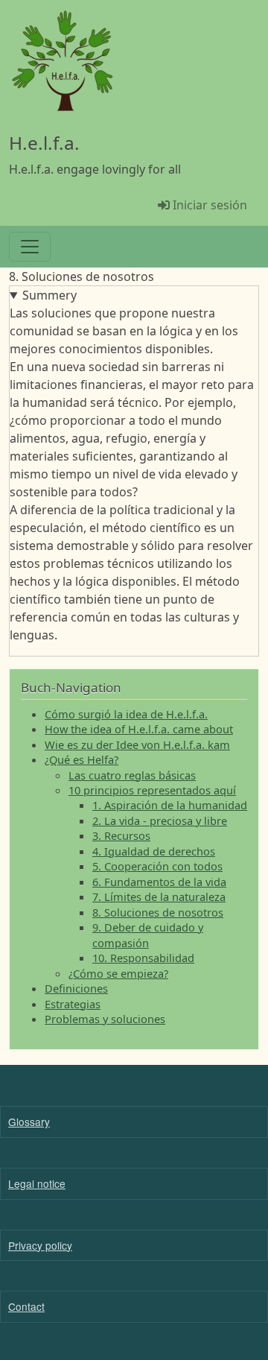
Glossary (29, 1121)
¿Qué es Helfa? (81, 759)
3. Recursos (121, 835)
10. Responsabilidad (143, 957)
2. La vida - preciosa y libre (159, 820)
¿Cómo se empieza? (118, 973)
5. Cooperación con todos (157, 865)
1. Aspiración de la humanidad (169, 804)
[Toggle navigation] (30, 247)
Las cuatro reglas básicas (132, 775)
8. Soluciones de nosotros (157, 912)
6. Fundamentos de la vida (159, 881)
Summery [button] (49, 295)
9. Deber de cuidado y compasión (147, 934)
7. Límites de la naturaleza (159, 896)
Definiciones (76, 988)
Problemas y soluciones (105, 1018)
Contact (26, 1306)
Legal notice (37, 1183)
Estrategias (72, 1003)
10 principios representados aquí (152, 789)
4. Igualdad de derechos (153, 851)
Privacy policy (40, 1245)
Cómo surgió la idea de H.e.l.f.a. (126, 713)
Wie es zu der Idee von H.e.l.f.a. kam (137, 744)
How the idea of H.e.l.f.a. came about (139, 728)
